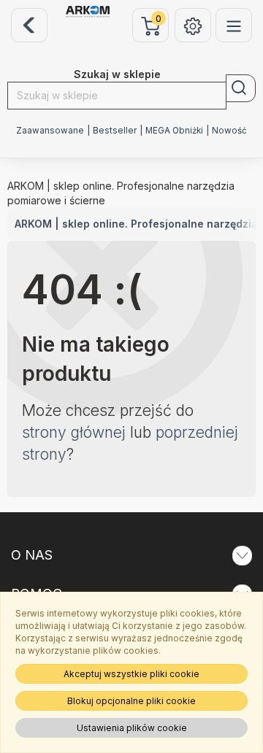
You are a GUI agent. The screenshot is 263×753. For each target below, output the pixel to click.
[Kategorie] (234, 25)
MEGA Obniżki (174, 131)
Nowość (229, 131)
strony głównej (74, 432)
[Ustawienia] (193, 25)
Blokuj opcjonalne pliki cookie (131, 700)
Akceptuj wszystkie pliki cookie (131, 673)
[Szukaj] (241, 88)
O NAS (32, 555)
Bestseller (115, 131)
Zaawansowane (50, 131)
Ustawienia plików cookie (132, 727)
